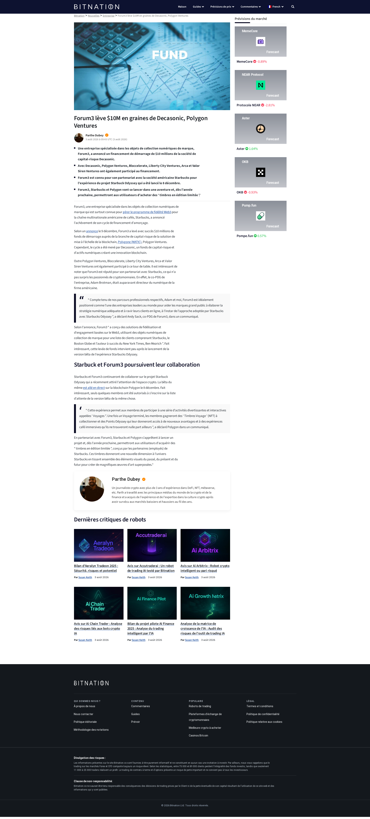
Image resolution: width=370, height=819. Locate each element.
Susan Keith (85, 577)
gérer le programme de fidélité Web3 (147, 212)
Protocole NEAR (248, 105)
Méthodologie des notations (91, 729)
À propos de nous (84, 706)
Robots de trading (200, 706)
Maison (182, 7)
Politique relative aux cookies (264, 722)
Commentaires (249, 7)
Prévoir (135, 722)
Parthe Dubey (126, 479)
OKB (240, 192)
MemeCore (244, 61)
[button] (292, 7)
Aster (241, 148)
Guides (197, 7)
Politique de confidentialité (262, 714)
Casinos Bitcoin (198, 735)
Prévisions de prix (220, 7)
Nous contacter (83, 714)
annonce (92, 231)
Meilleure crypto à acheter (205, 727)
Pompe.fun (245, 236)
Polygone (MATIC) (129, 242)
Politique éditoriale (85, 722)
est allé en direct (94, 387)
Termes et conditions (259, 706)
